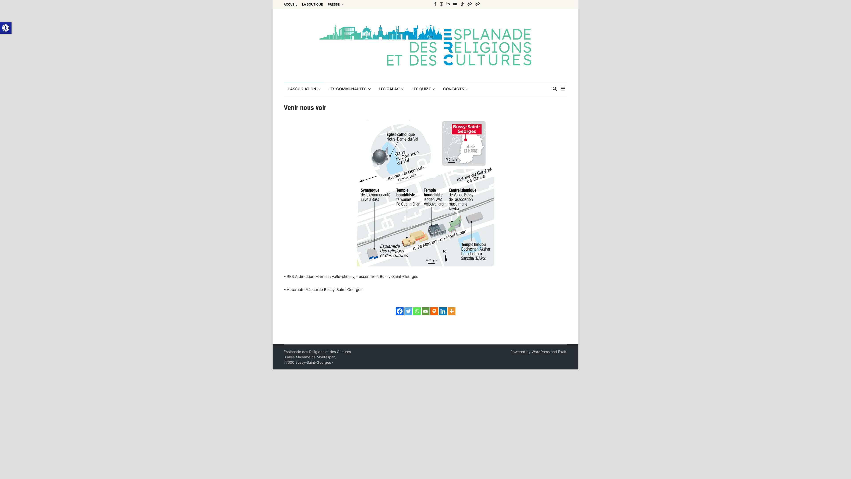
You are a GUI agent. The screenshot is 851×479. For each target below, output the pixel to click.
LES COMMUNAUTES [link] (347, 89)
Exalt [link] (562, 351)
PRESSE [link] (334, 4)
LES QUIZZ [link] (421, 89)
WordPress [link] (541, 351)
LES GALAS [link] (389, 89)
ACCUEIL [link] (290, 4)
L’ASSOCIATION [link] (302, 89)
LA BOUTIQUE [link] (312, 4)
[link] (6, 28)
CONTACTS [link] (453, 89)
